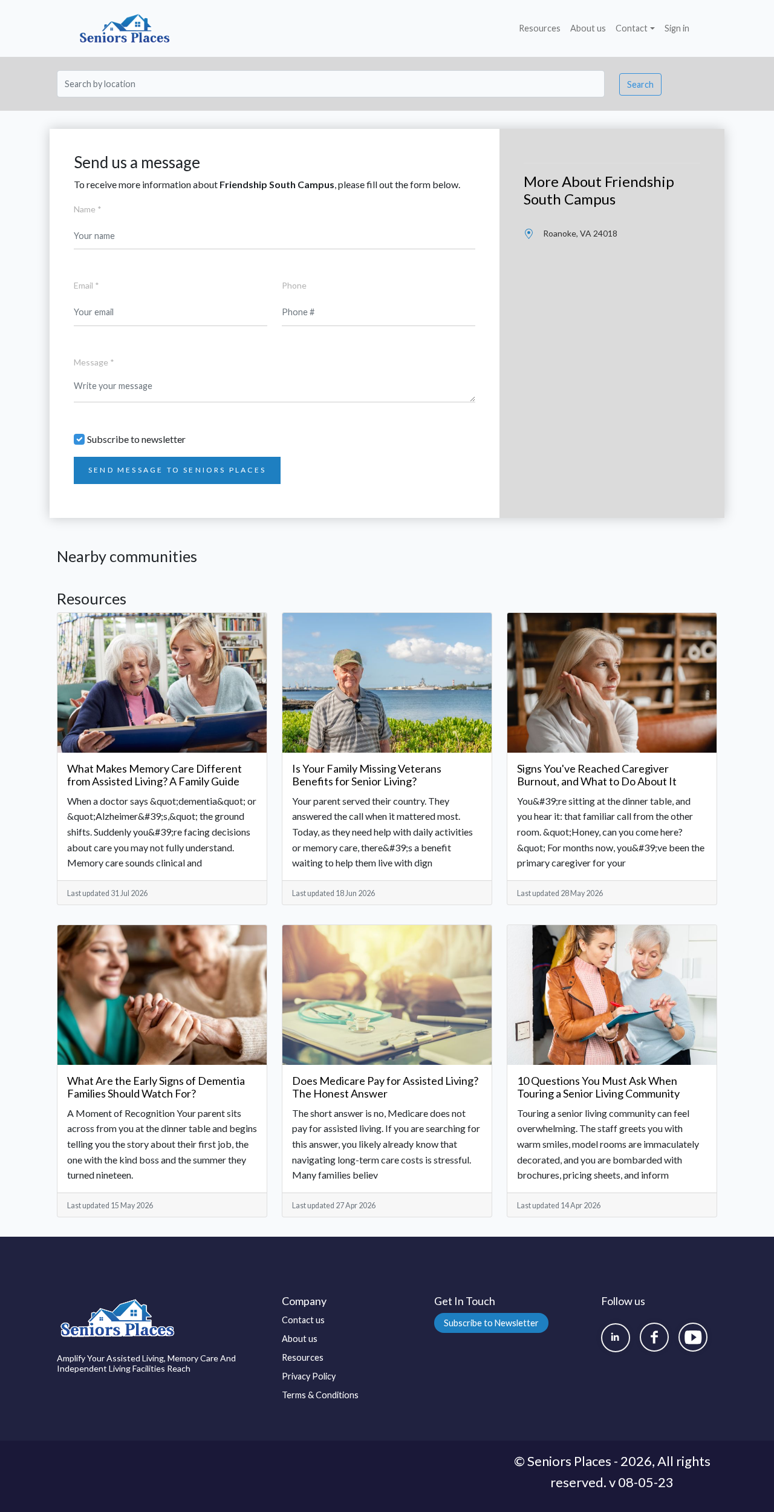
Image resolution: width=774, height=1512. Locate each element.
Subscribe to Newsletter (491, 1323)
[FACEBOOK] (654, 1337)
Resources (540, 28)
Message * (94, 362)
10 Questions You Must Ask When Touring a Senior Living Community (598, 1087)
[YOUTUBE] (692, 1337)
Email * (86, 285)
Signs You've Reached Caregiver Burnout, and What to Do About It (597, 775)
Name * (88, 209)
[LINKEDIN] (615, 1337)
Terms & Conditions (320, 1395)
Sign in (677, 28)
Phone (294, 285)
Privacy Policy (309, 1376)
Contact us (303, 1320)
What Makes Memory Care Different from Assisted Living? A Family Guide (154, 775)
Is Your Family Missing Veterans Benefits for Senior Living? (366, 775)
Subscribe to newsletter (136, 439)
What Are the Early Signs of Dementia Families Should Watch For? (156, 1087)
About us (588, 28)
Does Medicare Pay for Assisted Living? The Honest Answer (385, 1087)
